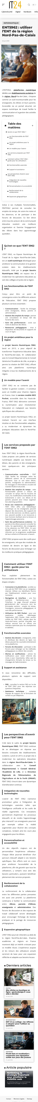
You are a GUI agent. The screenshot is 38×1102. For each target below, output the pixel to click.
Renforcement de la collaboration (16, 191)
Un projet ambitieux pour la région (19, 143)
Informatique (11, 23)
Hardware (9, 1051)
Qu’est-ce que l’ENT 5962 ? (17, 132)
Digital (8, 988)
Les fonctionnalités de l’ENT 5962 (19, 137)
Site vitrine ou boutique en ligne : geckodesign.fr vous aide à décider (18, 992)
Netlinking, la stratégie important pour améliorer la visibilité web (18, 1076)
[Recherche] (28, 4)
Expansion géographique (18, 197)
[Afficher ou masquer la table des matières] (32, 125)
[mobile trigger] (4, 4)
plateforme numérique (25, 90)
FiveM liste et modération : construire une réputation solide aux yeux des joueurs (18, 1055)
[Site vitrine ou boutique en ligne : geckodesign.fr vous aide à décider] (19, 977)
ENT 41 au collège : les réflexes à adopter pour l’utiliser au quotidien (19, 1024)
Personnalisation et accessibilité (20, 186)
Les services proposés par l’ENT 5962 (19, 154)
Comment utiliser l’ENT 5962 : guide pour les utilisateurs (18, 160)
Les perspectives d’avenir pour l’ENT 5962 (18, 175)
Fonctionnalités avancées (18, 165)
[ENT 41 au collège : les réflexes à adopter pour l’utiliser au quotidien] (19, 1009)
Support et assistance (16, 169)
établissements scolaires (22, 93)
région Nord (10, 96)
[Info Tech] (15, 4)
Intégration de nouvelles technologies (17, 181)
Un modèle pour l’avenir (17, 149)
